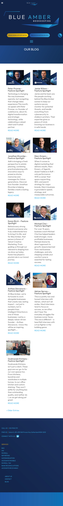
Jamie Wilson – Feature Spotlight (42, 89)
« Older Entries (12, 410)
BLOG (7, 482)
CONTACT (8, 479)
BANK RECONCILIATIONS (10, 466)
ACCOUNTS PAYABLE (9, 461)
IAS (3, 451)
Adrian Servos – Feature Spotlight (42, 292)
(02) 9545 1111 (13, 428)
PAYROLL (5, 453)
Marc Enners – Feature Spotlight (42, 157)
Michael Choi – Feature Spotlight (42, 224)
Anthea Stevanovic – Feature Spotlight (17, 289)
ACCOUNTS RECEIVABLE (10, 468)
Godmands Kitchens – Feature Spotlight (18, 359)
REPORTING (6, 456)
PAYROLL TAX (6, 463)
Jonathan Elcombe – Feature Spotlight (17, 157)
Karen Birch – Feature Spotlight (18, 222)
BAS (3, 448)
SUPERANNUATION (8, 458)
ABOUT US (8, 476)
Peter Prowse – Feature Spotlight (16, 89)
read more (13, 130)
